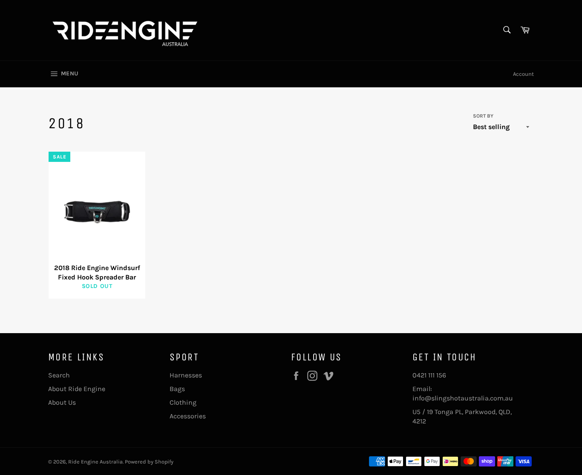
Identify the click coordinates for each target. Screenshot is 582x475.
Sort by (483, 116)
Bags (177, 389)
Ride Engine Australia (95, 461)
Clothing (183, 402)
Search (59, 375)
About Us (62, 402)
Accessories (188, 416)
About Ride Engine (76, 389)
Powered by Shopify (149, 461)
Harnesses (186, 375)
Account (523, 74)
